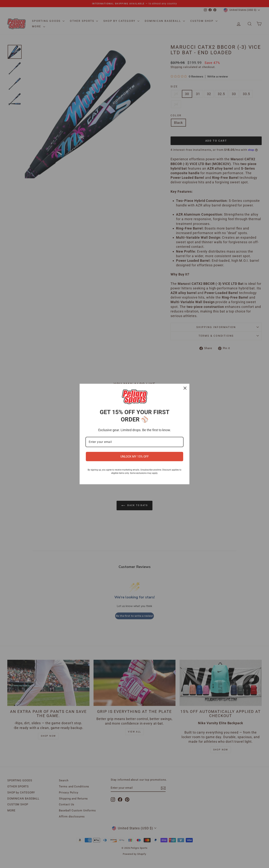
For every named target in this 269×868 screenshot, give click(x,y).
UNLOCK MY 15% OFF (134, 456)
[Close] (185, 388)
